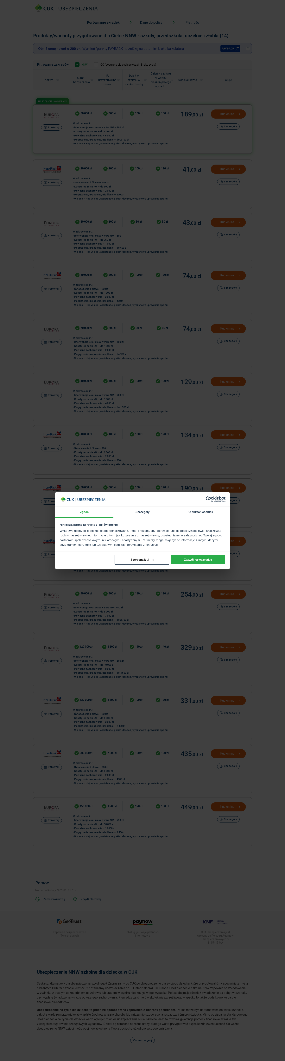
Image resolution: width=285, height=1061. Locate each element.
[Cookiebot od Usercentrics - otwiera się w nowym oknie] (208, 499)
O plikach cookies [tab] (200, 512)
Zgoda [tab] (84, 512)
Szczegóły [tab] (143, 512)
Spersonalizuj (139, 559)
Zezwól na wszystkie (198, 559)
